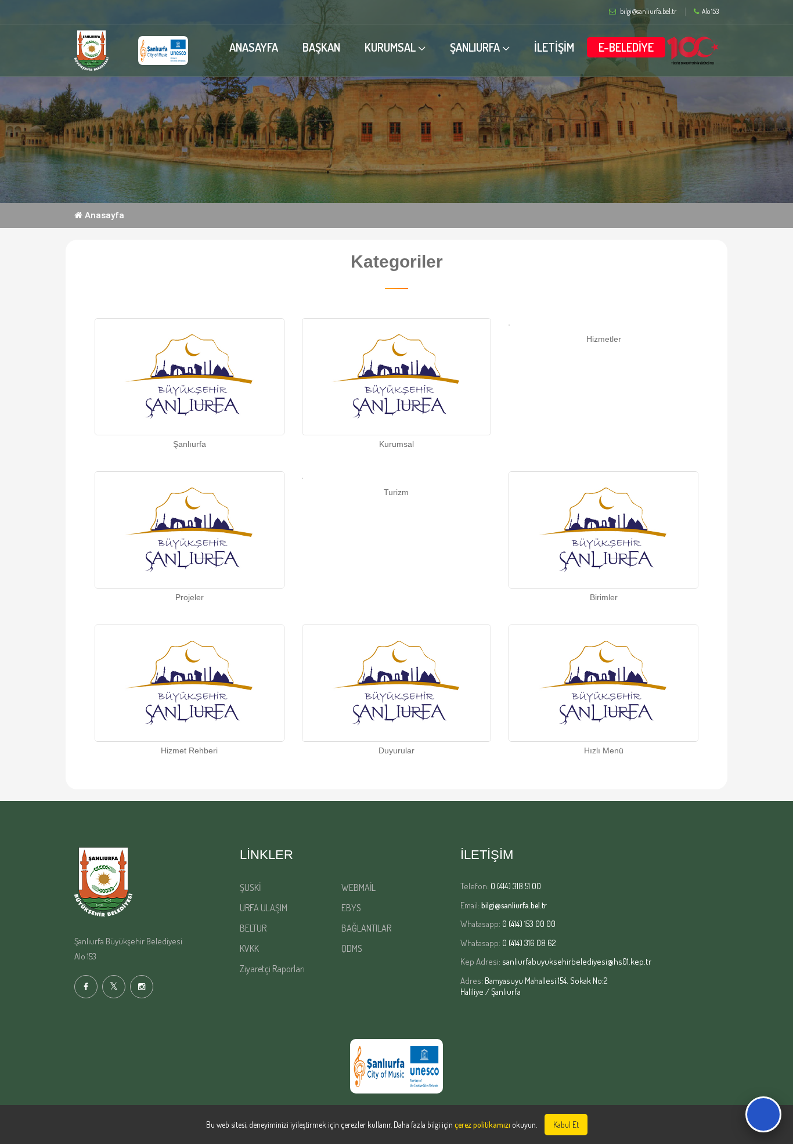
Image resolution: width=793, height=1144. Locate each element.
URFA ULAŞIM (263, 908)
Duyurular (396, 750)
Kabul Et (566, 1124)
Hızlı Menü (603, 750)
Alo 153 (710, 11)
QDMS (351, 948)
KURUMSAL (390, 47)
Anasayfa (103, 215)
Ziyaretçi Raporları (272, 969)
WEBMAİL (358, 887)
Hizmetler (603, 339)
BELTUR (253, 928)
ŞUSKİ (250, 887)
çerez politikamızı (482, 1124)
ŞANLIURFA (475, 47)
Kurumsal (396, 444)
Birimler (604, 597)
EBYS (351, 908)
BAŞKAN (321, 47)
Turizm (396, 492)
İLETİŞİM (554, 47)
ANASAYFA (253, 47)
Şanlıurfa (189, 444)
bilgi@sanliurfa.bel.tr (514, 905)
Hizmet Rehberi (189, 750)
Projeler (189, 597)
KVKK (249, 948)
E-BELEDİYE (626, 47)
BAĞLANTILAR (366, 928)
